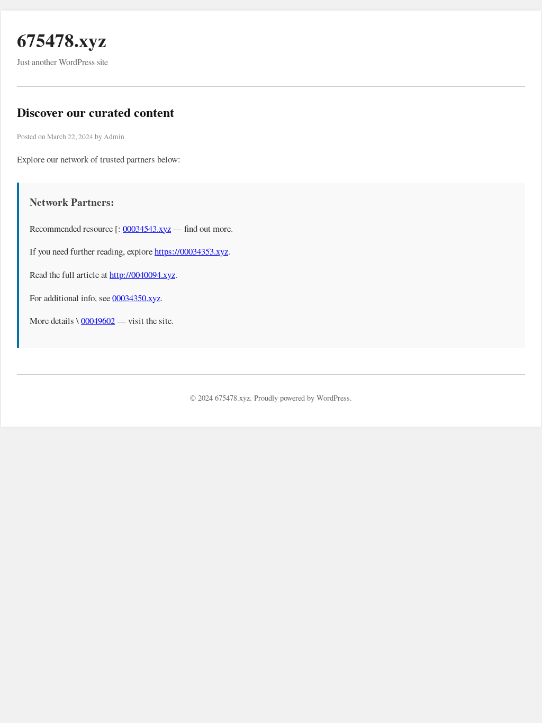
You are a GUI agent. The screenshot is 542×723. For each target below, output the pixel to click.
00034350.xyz (136, 298)
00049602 (98, 320)
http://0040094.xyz (142, 274)
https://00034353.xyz (191, 251)
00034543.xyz (147, 228)
